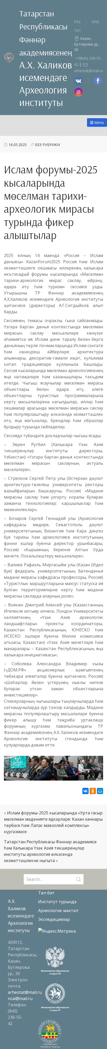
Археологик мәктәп (58, 910)
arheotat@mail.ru (25, 992)
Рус (77, 21)
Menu (98, 122)
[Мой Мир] (100, 791)
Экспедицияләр (54, 919)
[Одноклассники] (93, 791)
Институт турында (57, 901)
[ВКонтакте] (85, 791)
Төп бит (46, 893)
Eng (95, 21)
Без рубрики (47, 144)
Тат (77, 30)
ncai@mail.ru (20, 998)
